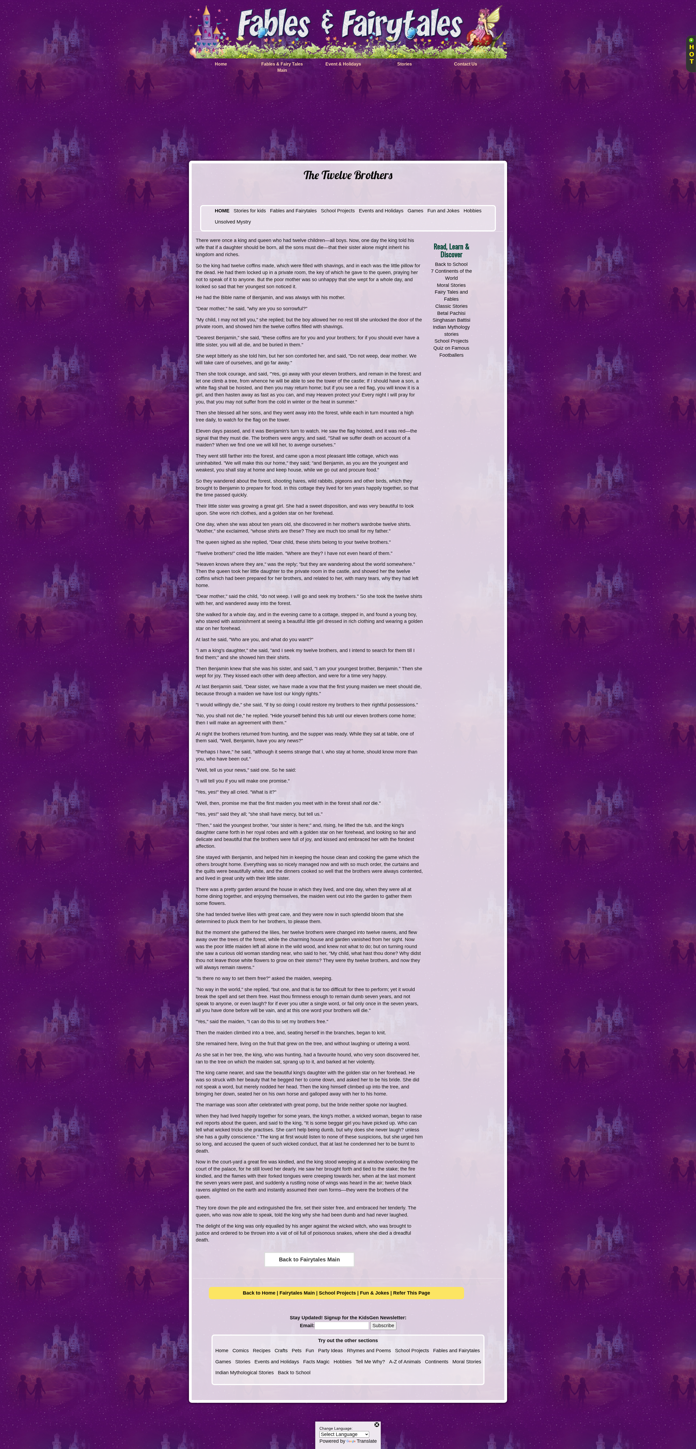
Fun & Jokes (374, 1293)
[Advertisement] (348, 120)
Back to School (451, 264)
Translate (367, 1441)
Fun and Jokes (443, 210)
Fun (310, 1350)
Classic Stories (451, 306)
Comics (240, 1350)
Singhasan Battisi (451, 320)
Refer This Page (411, 1293)
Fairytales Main (297, 1293)
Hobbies (472, 210)
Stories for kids (250, 210)
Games (415, 210)
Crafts (281, 1350)
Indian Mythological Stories (244, 1372)
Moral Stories (451, 285)
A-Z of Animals (405, 1361)
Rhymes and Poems (369, 1350)
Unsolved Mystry (233, 222)
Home (221, 1350)
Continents (436, 1361)
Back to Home (259, 1293)
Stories (242, 1361)
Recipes (262, 1350)
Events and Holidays (381, 210)
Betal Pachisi (451, 313)
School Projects (338, 210)
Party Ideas (330, 1350)
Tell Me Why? (370, 1361)
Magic (323, 1361)
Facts (309, 1361)
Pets (297, 1350)
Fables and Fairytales (293, 210)
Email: (307, 1325)
